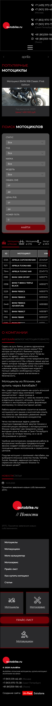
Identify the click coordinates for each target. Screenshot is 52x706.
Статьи (8, 582)
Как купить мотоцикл (17, 576)
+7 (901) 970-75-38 (12, 683)
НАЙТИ (25, 227)
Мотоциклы (11, 542)
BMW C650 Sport (21, 277)
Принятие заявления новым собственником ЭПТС (24, 488)
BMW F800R (18, 317)
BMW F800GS (18, 297)
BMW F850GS (18, 323)
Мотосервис (11, 562)
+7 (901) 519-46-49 (12, 679)
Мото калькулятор (15, 555)
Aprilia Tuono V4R (21, 271)
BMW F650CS (18, 291)
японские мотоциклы (21, 671)
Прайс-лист (11, 569)
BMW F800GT (18, 311)
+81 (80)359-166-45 (12, 686)
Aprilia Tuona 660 (21, 265)
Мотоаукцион (12, 549)
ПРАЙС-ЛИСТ (24, 620)
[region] (25, 286)
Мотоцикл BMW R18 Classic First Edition (25, 83)
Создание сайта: (12, 693)
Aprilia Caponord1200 (24, 260)
